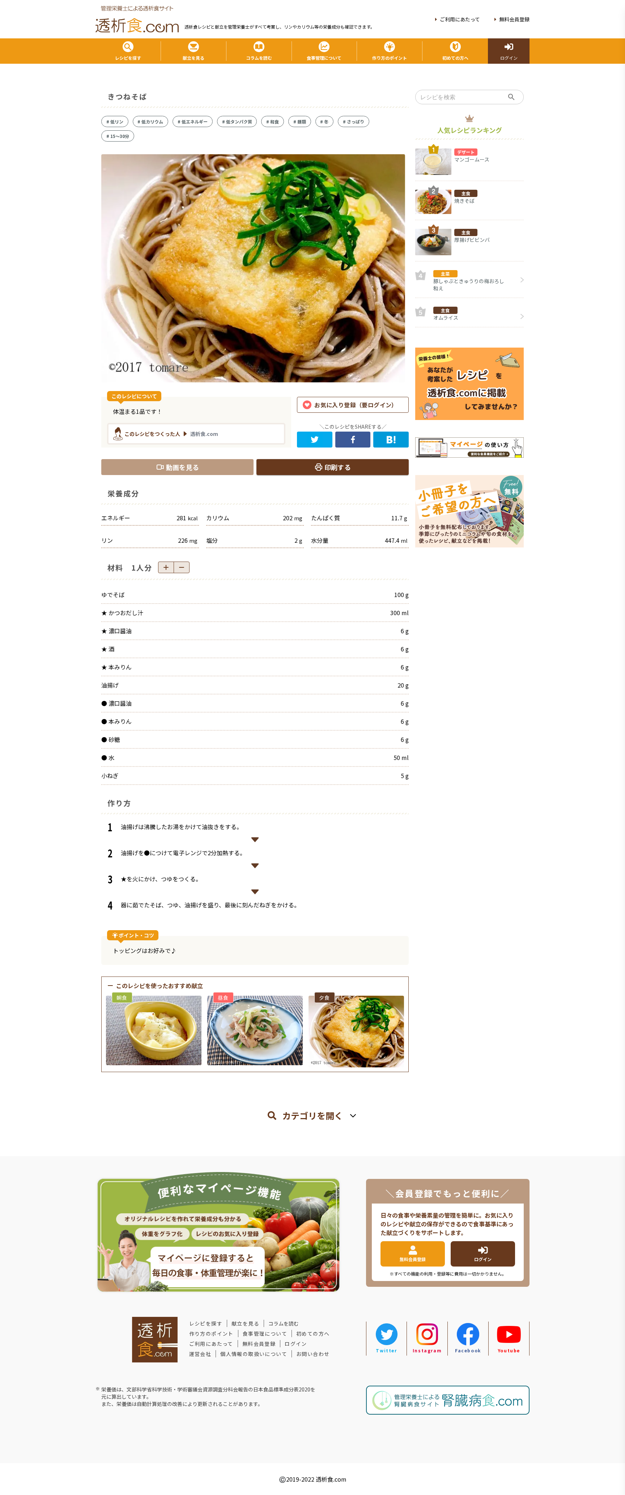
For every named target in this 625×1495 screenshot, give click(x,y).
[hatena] (391, 440)
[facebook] (353, 440)
